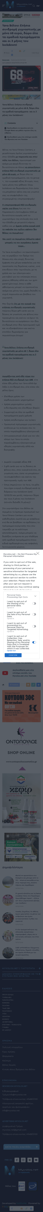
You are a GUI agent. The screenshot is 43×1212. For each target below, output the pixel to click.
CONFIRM (13, 655)
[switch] (34, 603)
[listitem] (21, 596)
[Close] (38, 554)
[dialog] (21, 606)
